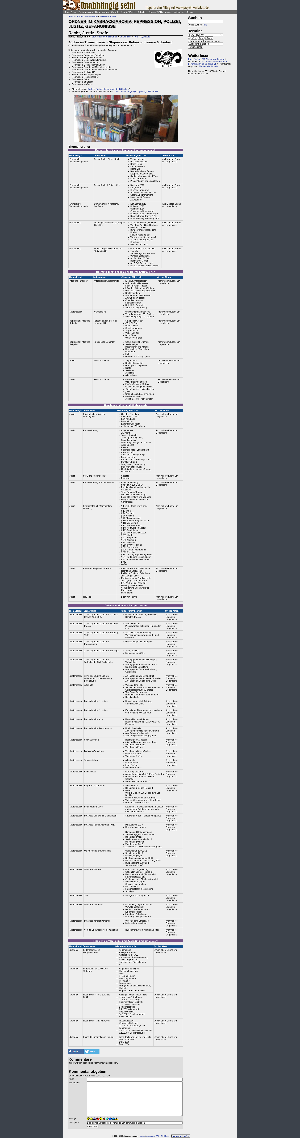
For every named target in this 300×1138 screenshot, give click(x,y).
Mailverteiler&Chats (208, 66)
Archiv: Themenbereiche (87, 16)
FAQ (158, 1136)
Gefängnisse (126, 37)
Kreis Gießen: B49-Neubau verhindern (206, 59)
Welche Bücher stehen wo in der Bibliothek (108, 89)
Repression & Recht (108, 16)
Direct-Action (70, 12)
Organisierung (102, 12)
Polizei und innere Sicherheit (104, 37)
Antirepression (86, 12)
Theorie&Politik (128, 12)
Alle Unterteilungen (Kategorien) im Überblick (136, 91)
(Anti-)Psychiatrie (142, 37)
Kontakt (142, 1136)
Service (190, 12)
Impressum (150, 1136)
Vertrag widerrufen (181, 1136)
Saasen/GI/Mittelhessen (160, 12)
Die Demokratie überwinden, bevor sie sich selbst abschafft (208, 62)
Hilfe (205, 25)
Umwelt (114, 12)
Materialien (178, 12)
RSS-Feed (165, 1136)
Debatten (142, 12)
